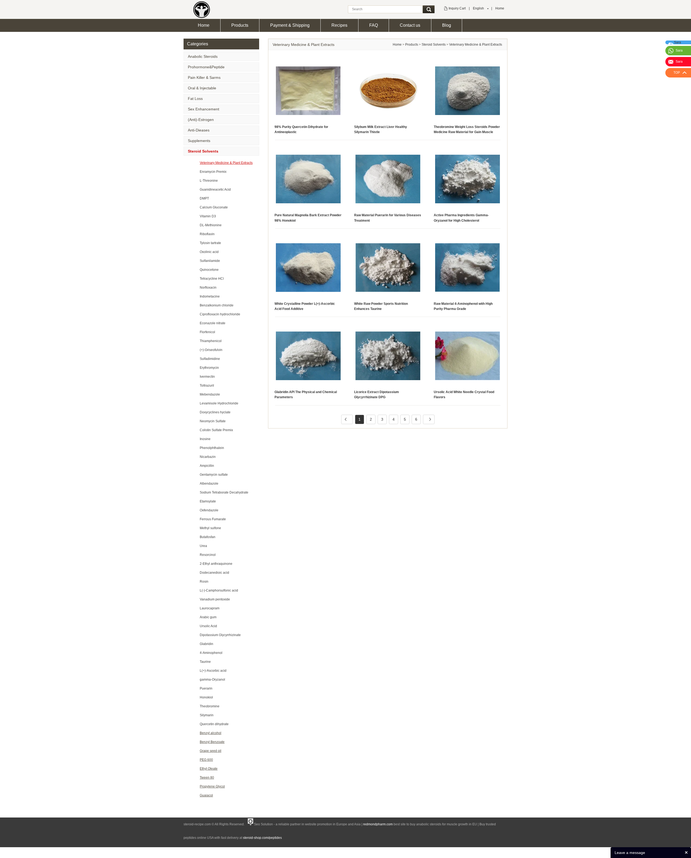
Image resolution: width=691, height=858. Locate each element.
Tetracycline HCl (212, 279)
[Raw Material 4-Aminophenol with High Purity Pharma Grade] (467, 267)
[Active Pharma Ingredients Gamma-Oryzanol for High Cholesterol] (467, 179)
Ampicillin (207, 466)
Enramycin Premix (213, 172)
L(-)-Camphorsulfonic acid (219, 590)
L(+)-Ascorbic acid (213, 671)
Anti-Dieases (198, 130)
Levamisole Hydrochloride (219, 403)
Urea (203, 546)
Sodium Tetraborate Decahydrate (224, 492)
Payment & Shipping (290, 25)
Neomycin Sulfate (213, 421)
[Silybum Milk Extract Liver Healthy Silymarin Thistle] (387, 90)
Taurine (205, 662)
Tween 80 (207, 777)
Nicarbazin (208, 457)
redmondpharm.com (378, 824)
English (478, 8)
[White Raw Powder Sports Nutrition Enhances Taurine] (387, 267)
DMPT (204, 198)
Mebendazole (210, 394)
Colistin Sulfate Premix (216, 430)
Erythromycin (209, 368)
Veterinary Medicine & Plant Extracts (226, 163)
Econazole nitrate (212, 323)
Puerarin (206, 688)
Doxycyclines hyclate (215, 412)
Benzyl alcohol (210, 733)
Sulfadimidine (210, 359)
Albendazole (209, 483)
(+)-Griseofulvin (211, 350)
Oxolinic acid (209, 252)
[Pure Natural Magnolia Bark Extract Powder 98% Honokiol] (308, 179)
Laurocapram (209, 608)
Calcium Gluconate (214, 207)
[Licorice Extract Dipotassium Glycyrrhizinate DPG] (387, 355)
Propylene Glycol (212, 786)
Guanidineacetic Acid (215, 189)
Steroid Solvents (203, 151)
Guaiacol (206, 795)
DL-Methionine (211, 225)
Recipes (339, 25)
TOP (676, 73)
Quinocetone (209, 270)
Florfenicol (207, 332)
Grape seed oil (210, 751)
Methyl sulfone (210, 528)
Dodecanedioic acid (214, 573)
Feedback (499, 851)
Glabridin (206, 644)
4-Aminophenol (211, 653)
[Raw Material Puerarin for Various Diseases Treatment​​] (387, 179)
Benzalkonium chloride (216, 305)
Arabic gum (208, 617)
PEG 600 (206, 760)
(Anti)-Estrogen (201, 119)
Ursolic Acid (208, 626)
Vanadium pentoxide (215, 599)
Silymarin (207, 715)
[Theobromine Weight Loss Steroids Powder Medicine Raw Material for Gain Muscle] (467, 90)
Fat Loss (195, 98)
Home (499, 8)
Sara (679, 50)
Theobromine (209, 706)
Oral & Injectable (202, 88)
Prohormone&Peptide (206, 67)
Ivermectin (207, 377)
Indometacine (210, 296)
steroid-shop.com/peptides (262, 838)
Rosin (204, 581)
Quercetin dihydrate (214, 724)
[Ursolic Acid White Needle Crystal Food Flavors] (467, 355)
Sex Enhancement (203, 109)
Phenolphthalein (212, 448)
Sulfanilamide (210, 261)
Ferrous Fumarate (213, 519)
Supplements (199, 141)
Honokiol (206, 697)
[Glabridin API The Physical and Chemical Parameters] (308, 355)
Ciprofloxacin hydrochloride (220, 314)
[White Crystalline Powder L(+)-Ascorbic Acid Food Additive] (308, 267)
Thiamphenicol (211, 341)
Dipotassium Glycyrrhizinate (220, 635)
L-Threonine (209, 181)
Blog (446, 25)
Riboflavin (207, 234)
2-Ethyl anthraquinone (216, 564)
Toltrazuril (207, 385)
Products (239, 25)
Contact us (410, 25)
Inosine (205, 439)
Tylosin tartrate (210, 243)
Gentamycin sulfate (214, 475)
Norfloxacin (208, 287)
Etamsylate (208, 501)
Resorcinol (208, 555)
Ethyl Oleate (209, 769)
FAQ (373, 25)
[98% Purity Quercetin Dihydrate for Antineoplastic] (308, 90)
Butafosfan (207, 537)
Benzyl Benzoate (212, 742)
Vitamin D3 (208, 216)
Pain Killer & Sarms (204, 77)
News (483, 851)
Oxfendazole (209, 510)
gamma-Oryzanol (212, 679)
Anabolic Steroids (203, 56)
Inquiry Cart (457, 8)
